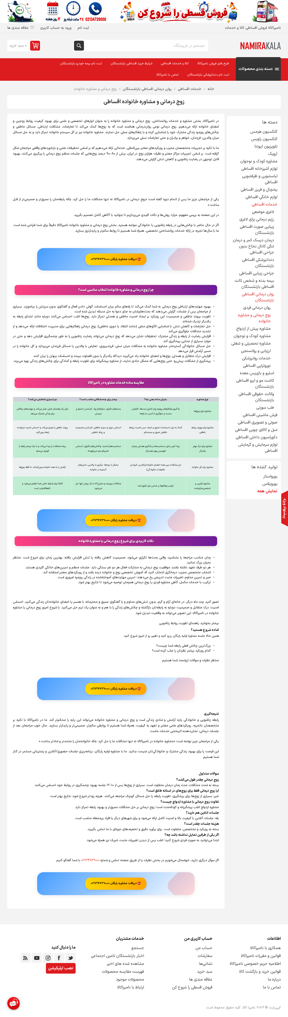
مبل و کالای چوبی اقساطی (256, 430)
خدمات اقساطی (264, 205)
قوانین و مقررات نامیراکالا (261, 956)
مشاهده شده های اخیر (125, 964)
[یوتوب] (37, 958)
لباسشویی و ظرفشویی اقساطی (259, 179)
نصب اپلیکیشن (60, 968)
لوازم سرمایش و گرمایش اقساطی (257, 448)
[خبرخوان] (25, 958)
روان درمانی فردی (257, 308)
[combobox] (145, 46)
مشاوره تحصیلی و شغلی (251, 343)
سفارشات (205, 956)
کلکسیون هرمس (263, 132)
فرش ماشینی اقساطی (260, 415)
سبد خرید (204, 972)
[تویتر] (70, 958)
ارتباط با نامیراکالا (130, 987)
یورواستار (270, 476)
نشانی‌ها (205, 964)
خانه (210, 89)
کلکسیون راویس (264, 139)
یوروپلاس (269, 484)
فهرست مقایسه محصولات (123, 972)
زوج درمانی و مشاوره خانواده (254, 318)
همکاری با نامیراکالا (265, 948)
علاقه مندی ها (200, 980)
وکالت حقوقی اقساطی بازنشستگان (256, 397)
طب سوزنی (265, 408)
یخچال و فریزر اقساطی (259, 190)
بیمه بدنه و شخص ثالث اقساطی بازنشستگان (254, 284)
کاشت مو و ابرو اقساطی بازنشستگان (255, 384)
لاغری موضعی (263, 212)
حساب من (204, 948)
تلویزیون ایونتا (265, 146)
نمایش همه (267, 491)
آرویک (272, 154)
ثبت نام (83, 28)
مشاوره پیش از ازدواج (253, 329)
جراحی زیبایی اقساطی (256, 273)
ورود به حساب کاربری (55, 28)
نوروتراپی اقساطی (257, 366)
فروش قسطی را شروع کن (192, 987)
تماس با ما (272, 987)
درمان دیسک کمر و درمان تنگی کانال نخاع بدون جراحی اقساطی (253, 246)
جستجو (79, 46)
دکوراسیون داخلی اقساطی (256, 437)
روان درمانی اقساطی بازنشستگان (258, 297)
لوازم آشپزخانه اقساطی (259, 169)
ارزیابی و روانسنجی (256, 351)
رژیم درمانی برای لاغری (256, 219)
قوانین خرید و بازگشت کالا (260, 972)
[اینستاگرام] (48, 958)
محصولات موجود (130, 980)
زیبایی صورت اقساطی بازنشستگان (257, 230)
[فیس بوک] (59, 958)
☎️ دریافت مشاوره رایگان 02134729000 (116, 259)
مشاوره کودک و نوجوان (258, 161)
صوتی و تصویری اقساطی (257, 422)
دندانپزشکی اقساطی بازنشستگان (258, 263)
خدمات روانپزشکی (256, 358)
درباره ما (274, 980)
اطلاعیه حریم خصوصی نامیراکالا (255, 964)
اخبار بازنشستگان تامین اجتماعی (117, 956)
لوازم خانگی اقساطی (261, 197)
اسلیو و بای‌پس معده (257, 373)
